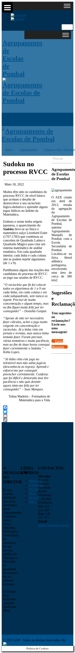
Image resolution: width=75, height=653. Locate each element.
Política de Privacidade (18, 636)
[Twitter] (26, 412)
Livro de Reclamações (48, 636)
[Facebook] (26, 407)
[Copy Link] (26, 420)
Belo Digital (30, 644)
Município (35, 481)
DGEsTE (35, 497)
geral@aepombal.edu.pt (53, 525)
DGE (32, 493)
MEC (32, 501)
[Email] (26, 416)
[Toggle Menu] (67, 6)
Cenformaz (36, 485)
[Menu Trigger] (7, 7)
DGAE (34, 489)
